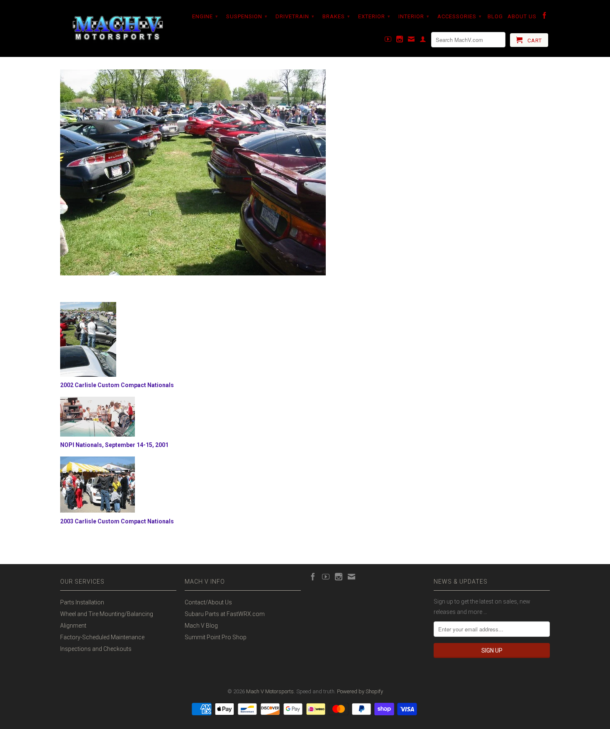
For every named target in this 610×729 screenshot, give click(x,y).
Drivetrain (295, 16)
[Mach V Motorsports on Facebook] (544, 17)
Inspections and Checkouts (96, 649)
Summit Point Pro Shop (215, 637)
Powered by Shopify (360, 691)
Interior (413, 16)
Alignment (73, 625)
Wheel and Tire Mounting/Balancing (106, 614)
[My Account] (423, 41)
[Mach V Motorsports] (118, 28)
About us (522, 16)
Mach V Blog (201, 625)
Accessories (459, 16)
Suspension (247, 16)
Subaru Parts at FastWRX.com (225, 614)
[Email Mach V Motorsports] (411, 41)
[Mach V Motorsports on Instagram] (399, 41)
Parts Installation (82, 602)
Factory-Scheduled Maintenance (102, 637)
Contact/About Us (208, 602)
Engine (205, 16)
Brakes (336, 16)
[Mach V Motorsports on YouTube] (388, 41)
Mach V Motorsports (270, 691)
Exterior (374, 16)
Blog (495, 16)
